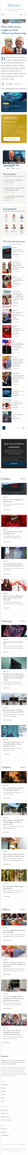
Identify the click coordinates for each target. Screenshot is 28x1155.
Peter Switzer (9, 84)
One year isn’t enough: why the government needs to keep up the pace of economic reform (13, 998)
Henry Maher (15, 349)
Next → (23, 428)
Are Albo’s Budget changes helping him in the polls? (18, 280)
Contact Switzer (5, 1135)
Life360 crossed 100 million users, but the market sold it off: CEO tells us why (13, 598)
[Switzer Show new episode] (14, 21)
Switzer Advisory (5, 1116)
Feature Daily (16, 262)
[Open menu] (2, 14)
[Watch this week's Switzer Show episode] (14, 159)
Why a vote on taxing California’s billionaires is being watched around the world (18, 345)
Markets (15, 247)
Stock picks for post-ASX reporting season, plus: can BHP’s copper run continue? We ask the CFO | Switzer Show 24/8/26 (18, 297)
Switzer (14, 5)
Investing (3, 1091)
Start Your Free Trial (10, 139)
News (14, 341)
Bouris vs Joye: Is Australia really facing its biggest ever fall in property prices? (13, 822)
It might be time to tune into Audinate (18, 392)
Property (3, 1094)
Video (2, 1101)
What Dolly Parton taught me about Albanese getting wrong (13, 30)
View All (23, 478)
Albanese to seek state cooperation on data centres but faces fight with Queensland (18, 361)
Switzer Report (5, 1084)
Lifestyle (15, 310)
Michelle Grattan (16, 365)
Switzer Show (16, 291)
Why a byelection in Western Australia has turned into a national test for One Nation (12, 1032)
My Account (4, 1129)
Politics (15, 276)
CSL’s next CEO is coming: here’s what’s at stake (18, 251)
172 (18, 428)
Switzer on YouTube (6, 1120)
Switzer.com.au (5, 1113)
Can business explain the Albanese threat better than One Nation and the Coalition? (18, 377)
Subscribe (3, 1132)
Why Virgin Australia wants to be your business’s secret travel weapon (18, 315)
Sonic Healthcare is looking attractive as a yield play (18, 404)
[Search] (25, 14)
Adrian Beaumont (16, 283)
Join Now (14, 463)
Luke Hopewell (16, 254)
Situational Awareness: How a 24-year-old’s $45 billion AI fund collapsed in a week (13, 744)
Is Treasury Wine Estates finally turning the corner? (18, 330)
